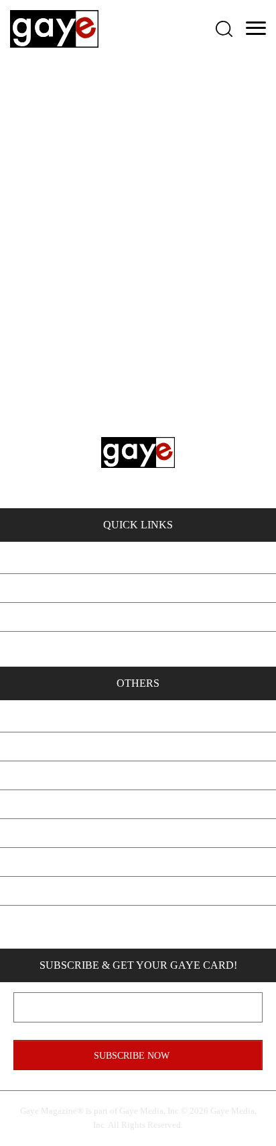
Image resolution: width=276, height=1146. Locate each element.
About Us (138, 717)
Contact (138, 746)
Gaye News (138, 616)
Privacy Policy (138, 832)
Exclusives (138, 559)
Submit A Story (138, 804)
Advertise (138, 775)
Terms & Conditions (138, 861)
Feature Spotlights (138, 587)
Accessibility (138, 890)
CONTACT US (110, 454)
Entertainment (138, 645)
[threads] (208, 923)
